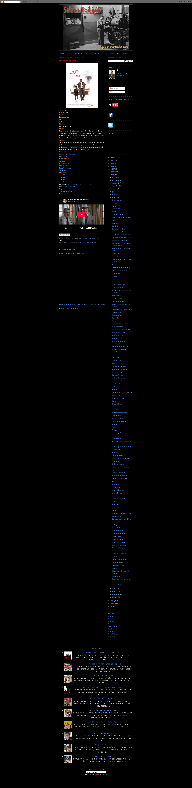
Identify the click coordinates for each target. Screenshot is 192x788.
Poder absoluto (116, 295)
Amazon (62, 161)
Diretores (89, 53)
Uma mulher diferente (119, 473)
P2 (71, 184)
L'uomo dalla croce (118, 490)
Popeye (114, 430)
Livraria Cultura (64, 163)
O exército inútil (117, 410)
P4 (77, 184)
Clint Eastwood (95, 242)
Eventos (125, 53)
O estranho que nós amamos (121, 267)
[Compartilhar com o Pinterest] (69, 235)
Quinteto (114, 401)
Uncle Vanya (116, 223)
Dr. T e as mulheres (118, 464)
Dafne (114, 502)
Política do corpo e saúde (120, 413)
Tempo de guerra (117, 455)
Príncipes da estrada (103, 676)
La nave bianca (117, 493)
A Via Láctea (116, 528)
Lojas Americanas (65, 168)
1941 (113, 386)
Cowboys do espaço (118, 285)
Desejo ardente (116, 585)
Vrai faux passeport (118, 418)
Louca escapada (117, 381)
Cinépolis (111, 624)
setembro (115, 186)
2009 (112, 606)
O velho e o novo (117, 372)
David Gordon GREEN (102, 733)
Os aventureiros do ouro (119, 270)
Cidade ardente (116, 253)
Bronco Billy (116, 318)
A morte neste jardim (118, 542)
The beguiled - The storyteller (121, 329)
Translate (104, 775)
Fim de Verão (116, 358)
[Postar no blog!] (62, 235)
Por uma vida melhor (118, 548)
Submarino (62, 170)
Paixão (114, 427)
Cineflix (110, 616)
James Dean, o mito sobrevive (121, 467)
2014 (112, 169)
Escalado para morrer (119, 324)
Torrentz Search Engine (66, 182)
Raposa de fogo (117, 315)
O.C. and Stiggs (117, 404)
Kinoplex (111, 631)
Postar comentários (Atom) (73, 308)
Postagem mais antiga (97, 304)
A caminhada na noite (119, 582)
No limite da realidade (119, 378)
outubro (115, 183)
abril (113, 588)
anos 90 (72, 242)
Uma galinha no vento (119, 349)
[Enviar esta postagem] (61, 240)
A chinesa (115, 452)
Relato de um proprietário (120, 369)
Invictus (114, 276)
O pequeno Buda (117, 206)
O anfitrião (115, 226)
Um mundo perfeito (68, 61)
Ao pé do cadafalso (118, 232)
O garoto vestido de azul (120, 559)
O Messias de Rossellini (119, 478)
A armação (115, 461)
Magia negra (116, 576)
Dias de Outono (117, 360)
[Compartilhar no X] (64, 235)
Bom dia (114, 363)
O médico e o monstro (119, 551)
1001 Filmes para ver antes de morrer (103, 664)
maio (114, 197)
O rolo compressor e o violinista (122, 519)
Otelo (113, 220)
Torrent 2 (62, 177)
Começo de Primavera (119, 366)
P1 (68, 184)
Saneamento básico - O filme (102, 710)
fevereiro (115, 594)
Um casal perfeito (117, 433)
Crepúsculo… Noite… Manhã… (122, 579)
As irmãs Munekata (118, 352)
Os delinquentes (117, 439)
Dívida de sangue (117, 282)
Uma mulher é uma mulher (120, 458)
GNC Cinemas (112, 626)
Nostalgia (115, 525)
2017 (112, 160)
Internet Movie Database (67, 154)
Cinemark (111, 619)
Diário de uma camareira (119, 533)
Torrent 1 (62, 175)
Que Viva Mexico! (117, 375)
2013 (112, 172)
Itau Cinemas (112, 629)
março (114, 591)
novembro (115, 180)
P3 (74, 184)
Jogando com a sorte (118, 470)
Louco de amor (116, 407)
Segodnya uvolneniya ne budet (122, 513)
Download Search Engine (67, 186)
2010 (112, 603)
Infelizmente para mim (119, 421)
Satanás (114, 556)
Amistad (114, 389)
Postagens (114, 88)
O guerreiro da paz (118, 562)
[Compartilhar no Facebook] (67, 235)
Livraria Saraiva (64, 166)
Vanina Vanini (116, 487)
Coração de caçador (118, 301)
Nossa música (116, 415)
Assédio (114, 203)
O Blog (62, 53)
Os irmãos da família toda (120, 346)
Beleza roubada (117, 200)
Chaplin (114, 568)
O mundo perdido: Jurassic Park (122, 392)
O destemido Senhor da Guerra (122, 309)
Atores (97, 53)
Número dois (116, 395)
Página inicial (82, 304)
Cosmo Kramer (124, 70)
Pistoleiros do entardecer (103, 699)
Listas (70, 53)
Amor (113, 264)
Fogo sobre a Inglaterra (119, 240)
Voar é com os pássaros (119, 475)
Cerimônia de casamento (120, 436)
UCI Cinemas (112, 636)
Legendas (62, 189)
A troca (114, 279)
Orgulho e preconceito (119, 238)
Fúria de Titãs (116, 209)
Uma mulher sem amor (119, 545)
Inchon (114, 211)
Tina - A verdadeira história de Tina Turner (102, 687)
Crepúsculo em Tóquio (119, 355)
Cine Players (63, 156)
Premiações (79, 53)
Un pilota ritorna (117, 496)
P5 (80, 184)
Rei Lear (114, 424)
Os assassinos (116, 516)
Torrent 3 (62, 179)
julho (114, 192)
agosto (114, 189)
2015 (112, 166)
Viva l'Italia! (115, 504)
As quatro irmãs (103, 745)
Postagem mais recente (67, 304)
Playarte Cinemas (114, 634)
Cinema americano (82, 242)
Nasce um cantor (117, 214)
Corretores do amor (103, 756)
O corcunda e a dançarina (120, 554)
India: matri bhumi (117, 507)
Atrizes (105, 53)
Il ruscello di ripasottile (119, 499)
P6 (83, 184)
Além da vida (116, 273)
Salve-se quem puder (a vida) (121, 447)
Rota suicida (116, 321)
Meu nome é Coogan (118, 332)
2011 (112, 601)
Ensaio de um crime (118, 539)
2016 (112, 163)
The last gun (116, 384)
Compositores (114, 53)
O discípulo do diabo (118, 229)
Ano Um (114, 481)
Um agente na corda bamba (121, 256)
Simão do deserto (117, 530)
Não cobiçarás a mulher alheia (103, 722)
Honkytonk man (117, 312)
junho (114, 194)
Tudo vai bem (116, 449)
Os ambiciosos (116, 536)
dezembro (115, 177)
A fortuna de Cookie (118, 398)
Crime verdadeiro (117, 287)
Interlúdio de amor (117, 327)
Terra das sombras (118, 565)
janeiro (114, 597)
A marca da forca (117, 335)
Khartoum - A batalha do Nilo (121, 217)
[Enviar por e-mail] (60, 235)
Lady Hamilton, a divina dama (121, 235)
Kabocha (114, 338)
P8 (90, 184)
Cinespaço (111, 621)
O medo (114, 510)
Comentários (115, 92)
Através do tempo (117, 522)
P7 (86, 184)
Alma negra (115, 484)
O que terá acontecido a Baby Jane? (103, 652)
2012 (112, 175)
